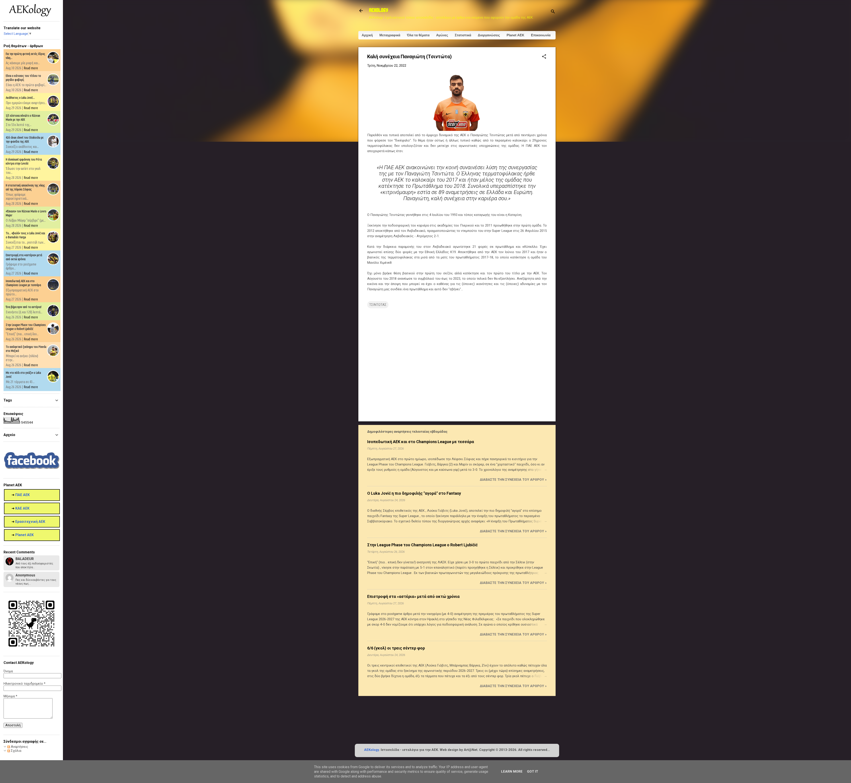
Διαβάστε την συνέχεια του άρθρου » (513, 480)
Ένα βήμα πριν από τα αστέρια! (23, 307)
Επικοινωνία (540, 35)
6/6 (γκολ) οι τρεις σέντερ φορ (396, 648)
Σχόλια (15, 751)
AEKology (371, 750)
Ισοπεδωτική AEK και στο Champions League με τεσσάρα (420, 441)
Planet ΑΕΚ (515, 35)
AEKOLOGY (378, 10)
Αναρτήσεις (19, 747)
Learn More (512, 771)
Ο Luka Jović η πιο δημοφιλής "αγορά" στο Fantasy (414, 493)
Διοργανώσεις (489, 35)
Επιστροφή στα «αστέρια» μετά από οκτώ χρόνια (413, 596)
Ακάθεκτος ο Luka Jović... (20, 97)
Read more (31, 68)
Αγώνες (442, 35)
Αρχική (367, 35)
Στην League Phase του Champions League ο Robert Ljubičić (422, 545)
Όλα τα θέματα (418, 35)
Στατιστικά (463, 35)
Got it (532, 771)
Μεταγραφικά (389, 35)
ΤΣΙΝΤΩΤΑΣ (377, 305)
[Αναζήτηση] (553, 12)
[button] (544, 57)
